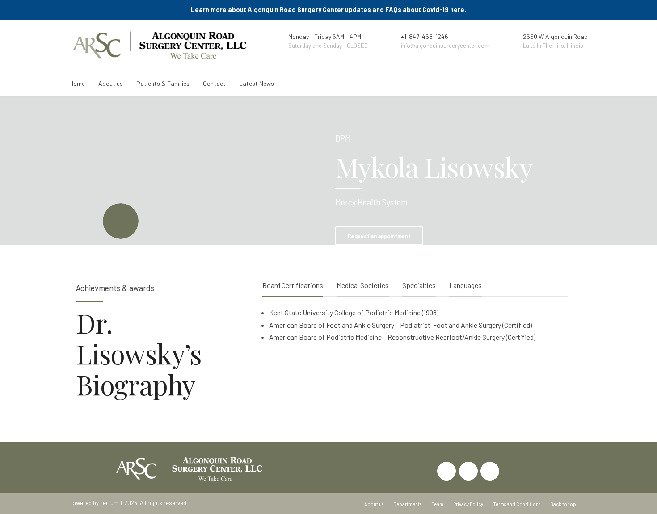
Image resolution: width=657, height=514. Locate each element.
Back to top (563, 504)
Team (437, 504)
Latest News (256, 83)
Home (77, 83)
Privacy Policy (468, 504)
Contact (214, 83)
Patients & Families (163, 83)
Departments (407, 504)
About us (110, 83)
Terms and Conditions (516, 504)
